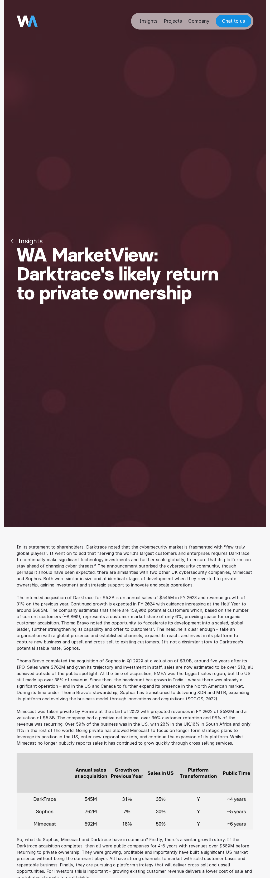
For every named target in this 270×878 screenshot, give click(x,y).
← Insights (26, 241)
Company (198, 21)
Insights (148, 21)
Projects (173, 21)
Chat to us (233, 21)
